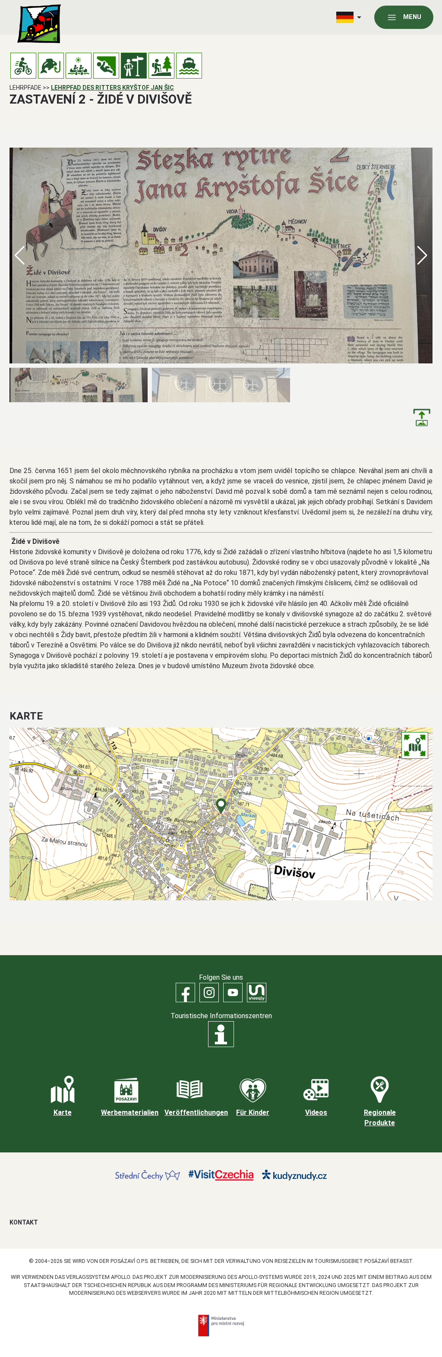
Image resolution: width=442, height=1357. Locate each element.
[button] (422, 255)
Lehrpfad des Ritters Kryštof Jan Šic (112, 87)
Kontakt (23, 1222)
